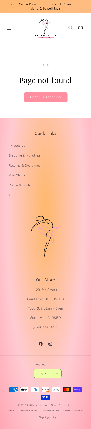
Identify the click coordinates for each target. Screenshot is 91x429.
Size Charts (17, 175)
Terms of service (73, 410)
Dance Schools (20, 185)
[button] (9, 28)
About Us (18, 145)
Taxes (13, 195)
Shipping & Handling (24, 155)
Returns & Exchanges (24, 165)
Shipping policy (47, 417)
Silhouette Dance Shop (43, 405)
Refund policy (29, 410)
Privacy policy (50, 410)
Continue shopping (45, 97)
